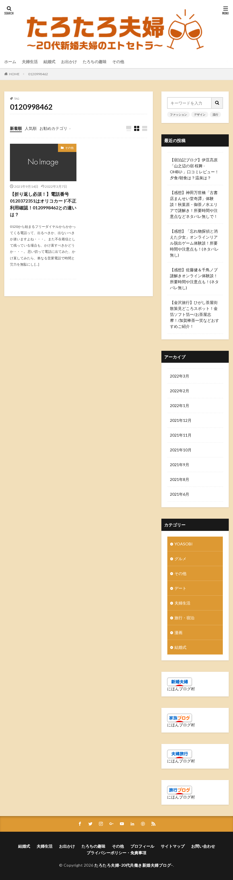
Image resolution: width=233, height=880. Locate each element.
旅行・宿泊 (184, 617)
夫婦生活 (30, 61)
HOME (14, 74)
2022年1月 (179, 405)
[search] (217, 103)
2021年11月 (181, 435)
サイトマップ (173, 846)
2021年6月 (179, 494)
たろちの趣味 (95, 61)
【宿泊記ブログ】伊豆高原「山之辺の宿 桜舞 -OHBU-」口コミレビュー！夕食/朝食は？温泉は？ (194, 168)
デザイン (199, 114)
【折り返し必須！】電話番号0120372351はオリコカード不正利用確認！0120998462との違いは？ (43, 204)
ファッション (178, 114)
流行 (215, 114)
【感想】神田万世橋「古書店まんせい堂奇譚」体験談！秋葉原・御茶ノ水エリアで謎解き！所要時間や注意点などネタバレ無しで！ (194, 204)
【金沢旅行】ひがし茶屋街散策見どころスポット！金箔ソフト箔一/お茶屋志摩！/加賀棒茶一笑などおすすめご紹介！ (194, 314)
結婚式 (49, 61)
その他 (118, 61)
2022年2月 (179, 390)
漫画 (178, 632)
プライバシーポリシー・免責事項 (116, 852)
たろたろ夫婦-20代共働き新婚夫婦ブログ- (133, 865)
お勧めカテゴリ (53, 128)
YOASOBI (183, 543)
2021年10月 (181, 449)
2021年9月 (179, 464)
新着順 (16, 128)
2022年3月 (179, 376)
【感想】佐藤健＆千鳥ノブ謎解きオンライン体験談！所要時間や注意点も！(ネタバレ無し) (194, 278)
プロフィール (142, 846)
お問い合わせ (203, 846)
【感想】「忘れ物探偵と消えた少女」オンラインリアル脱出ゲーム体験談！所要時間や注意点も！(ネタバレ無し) (194, 243)
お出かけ (69, 61)
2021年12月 (181, 420)
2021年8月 (179, 479)
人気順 (31, 128)
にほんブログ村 (181, 688)
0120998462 (38, 74)
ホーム (10, 61)
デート (180, 588)
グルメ (180, 558)
